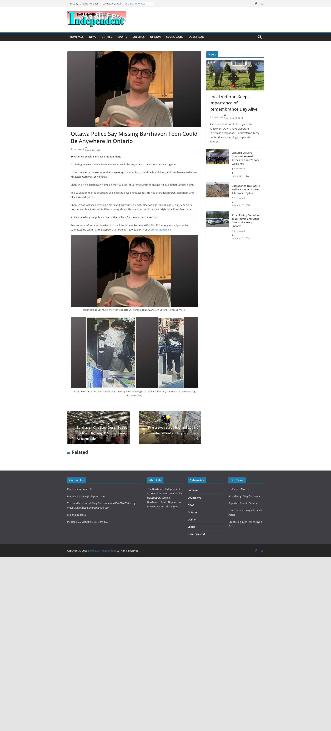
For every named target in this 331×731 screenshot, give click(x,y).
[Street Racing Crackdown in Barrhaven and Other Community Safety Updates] (217, 226)
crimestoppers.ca (161, 229)
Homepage (77, 36)
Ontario (107, 36)
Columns (139, 36)
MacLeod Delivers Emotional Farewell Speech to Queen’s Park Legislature (245, 158)
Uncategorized (196, 534)
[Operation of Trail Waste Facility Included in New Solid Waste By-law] (217, 195)
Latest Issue (196, 36)
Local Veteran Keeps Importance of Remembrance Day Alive (233, 103)
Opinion (155, 36)
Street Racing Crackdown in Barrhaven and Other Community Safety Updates (246, 220)
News (92, 36)
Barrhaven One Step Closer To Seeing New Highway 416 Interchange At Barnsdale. (98, 433)
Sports (122, 36)
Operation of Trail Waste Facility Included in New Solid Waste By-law (246, 189)
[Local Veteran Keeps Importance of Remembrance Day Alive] (235, 75)
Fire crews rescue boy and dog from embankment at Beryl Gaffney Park (170, 433)
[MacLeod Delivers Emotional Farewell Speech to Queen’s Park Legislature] (217, 164)
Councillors (174, 36)
